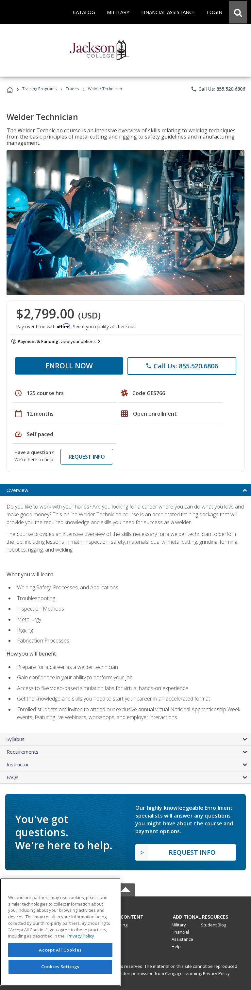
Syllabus (16, 739)
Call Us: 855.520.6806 (218, 89)
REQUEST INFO (87, 456)
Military (179, 925)
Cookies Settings (60, 966)
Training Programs (39, 89)
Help (176, 946)
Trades (72, 89)
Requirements (23, 751)
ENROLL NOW (69, 365)
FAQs (13, 777)
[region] (60, 932)
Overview (17, 490)
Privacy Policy (216, 973)
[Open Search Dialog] (238, 12)
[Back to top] (125, 915)
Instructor (18, 764)
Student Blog (213, 925)
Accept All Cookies (60, 950)
